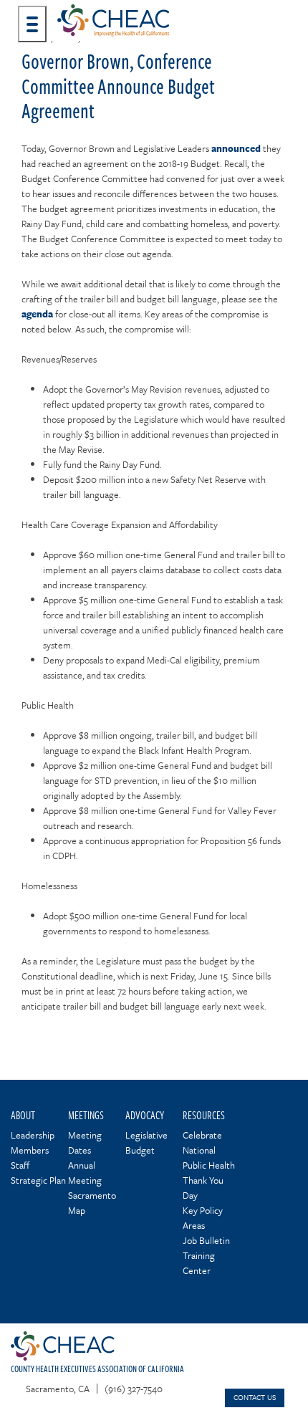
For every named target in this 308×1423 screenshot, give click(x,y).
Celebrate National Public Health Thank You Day (209, 1165)
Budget (140, 1150)
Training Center (199, 1263)
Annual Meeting (85, 1172)
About (23, 1114)
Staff (20, 1165)
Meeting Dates (85, 1142)
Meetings (86, 1114)
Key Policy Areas (203, 1217)
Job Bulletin (206, 1240)
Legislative (146, 1135)
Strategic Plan (38, 1180)
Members (30, 1150)
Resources (204, 1114)
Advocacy (144, 1114)
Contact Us (255, 1397)
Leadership (32, 1135)
